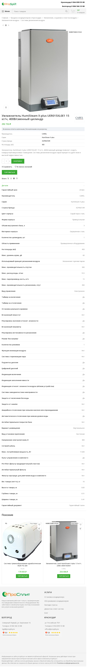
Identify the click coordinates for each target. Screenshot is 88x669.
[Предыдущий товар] (3, 25)
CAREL (64, 569)
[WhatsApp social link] (11, 178)
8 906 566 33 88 (16, 626)
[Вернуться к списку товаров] (5, 25)
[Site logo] (9, 4)
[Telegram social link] (13, 178)
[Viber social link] (16, 178)
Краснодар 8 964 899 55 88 (73, 2)
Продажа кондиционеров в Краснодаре (26, 18)
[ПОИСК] (66, 11)
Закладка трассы (50, 605)
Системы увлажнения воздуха (33, 20)
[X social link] (8, 178)
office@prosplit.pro (52, 629)
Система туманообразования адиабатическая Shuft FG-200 (22, 564)
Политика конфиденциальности (68, 663)
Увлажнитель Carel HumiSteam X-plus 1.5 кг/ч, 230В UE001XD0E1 (64, 564)
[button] (39, 528)
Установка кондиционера (54, 597)
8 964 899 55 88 (59, 626)
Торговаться (9, 172)
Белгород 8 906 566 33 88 (73, 6)
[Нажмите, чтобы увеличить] (6, 107)
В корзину (18, 161)
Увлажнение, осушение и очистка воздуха (60, 18)
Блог (46, 613)
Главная (5, 18)
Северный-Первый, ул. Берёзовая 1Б (16, 623)
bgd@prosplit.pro (8, 629)
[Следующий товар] (8, 25)
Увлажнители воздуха (10, 20)
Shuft (22, 569)
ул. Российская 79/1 (52, 623)
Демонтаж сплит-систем (54, 609)
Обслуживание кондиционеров (56, 601)
